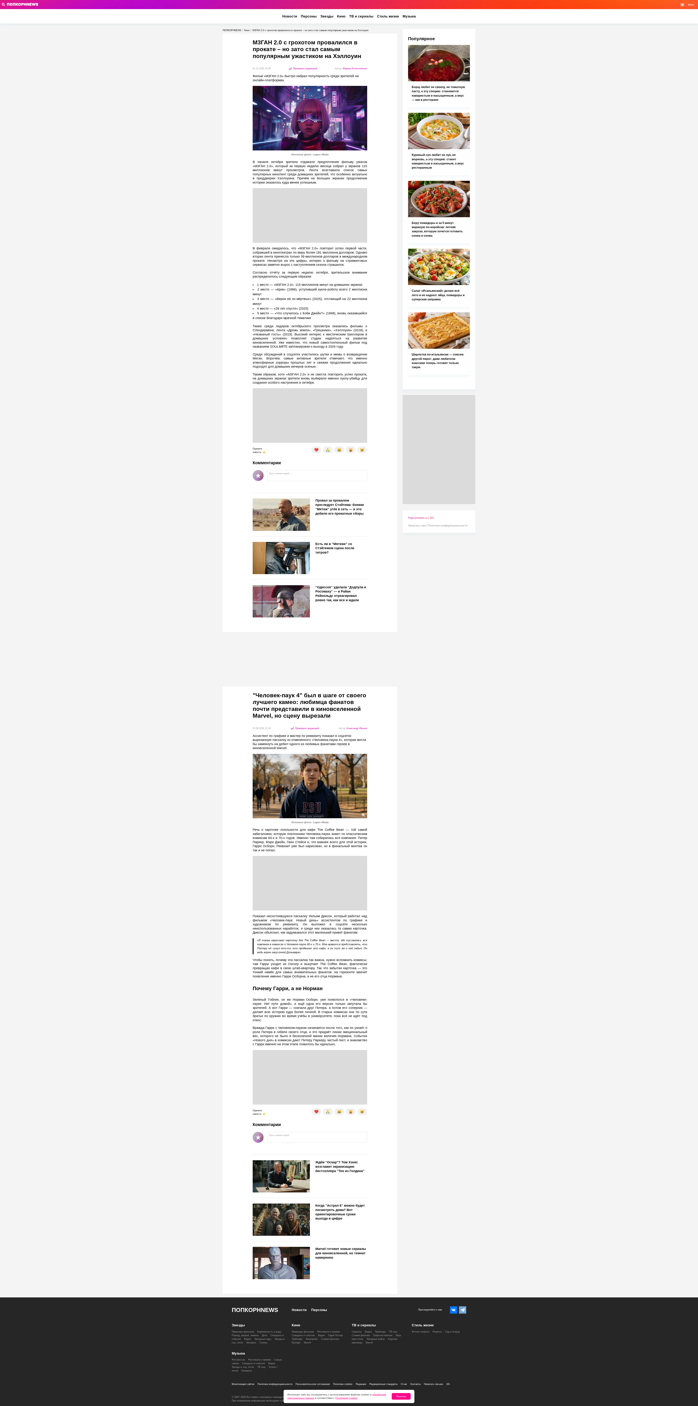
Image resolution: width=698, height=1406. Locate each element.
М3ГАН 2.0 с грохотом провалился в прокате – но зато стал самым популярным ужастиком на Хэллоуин (310, 30)
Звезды (326, 16)
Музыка (409, 16)
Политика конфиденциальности (448, 525)
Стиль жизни (388, 16)
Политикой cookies (346, 1398)
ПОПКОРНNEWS (232, 30)
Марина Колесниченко (355, 68)
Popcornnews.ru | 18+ (421, 517)
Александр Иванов (356, 728)
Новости (289, 16)
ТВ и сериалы (361, 16)
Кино (341, 16)
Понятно (401, 1396)
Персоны (309, 16)
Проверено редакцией (304, 68)
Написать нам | (418, 525)
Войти (691, 5)
